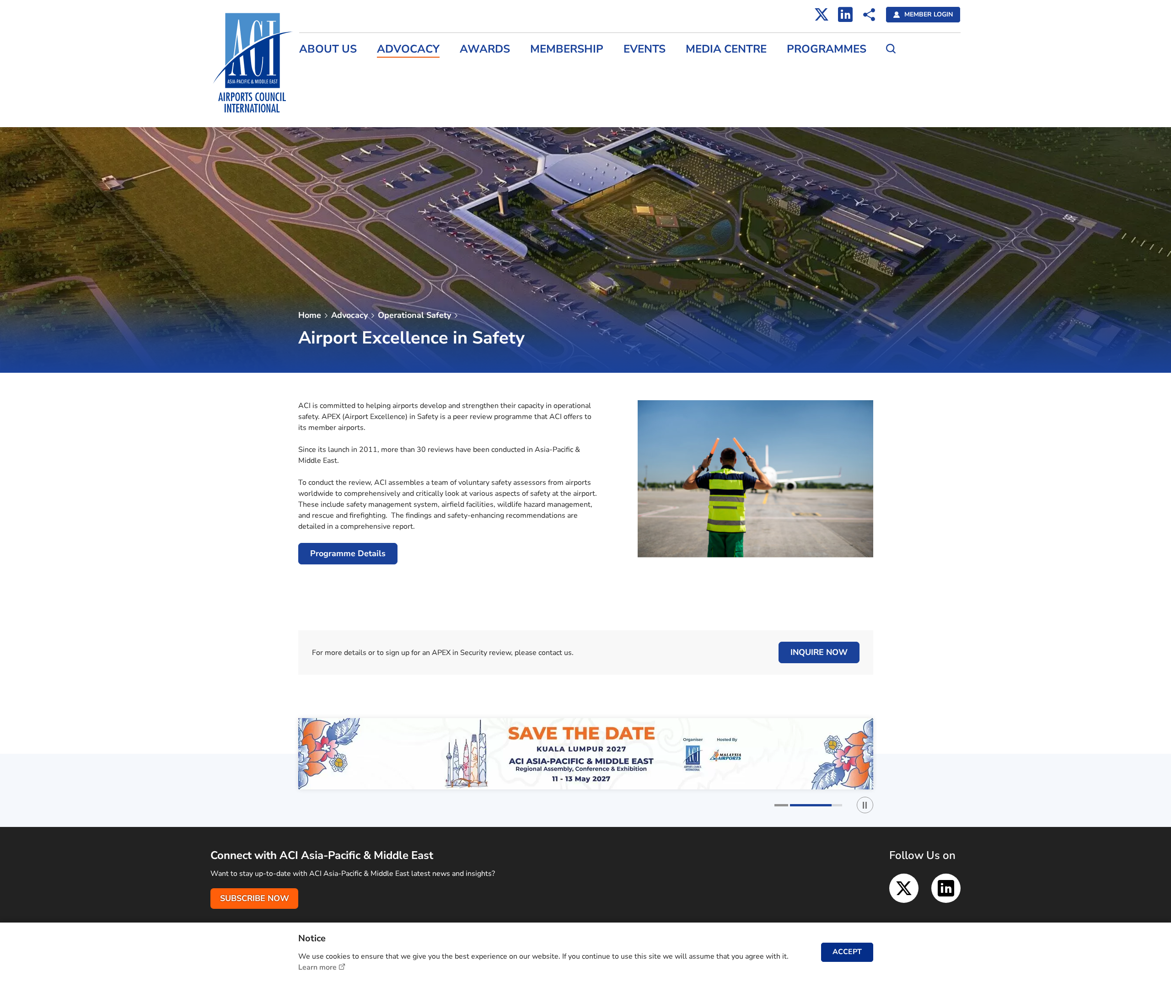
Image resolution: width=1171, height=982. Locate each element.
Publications (456, 379)
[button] (800, 805)
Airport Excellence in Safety (481, 320)
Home (309, 315)
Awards (485, 49)
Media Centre (726, 49)
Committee (454, 340)
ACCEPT (847, 952)
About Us (328, 49)
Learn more (317, 967)
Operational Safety (414, 315)
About (446, 261)
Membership (566, 49)
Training (449, 359)
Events (644, 49)
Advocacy (408, 49)
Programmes (826, 49)
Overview (451, 281)
